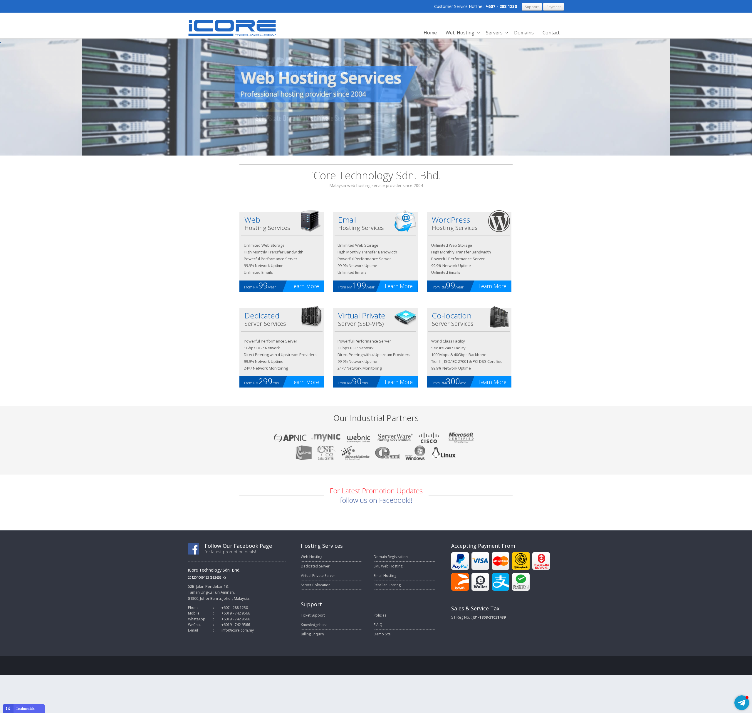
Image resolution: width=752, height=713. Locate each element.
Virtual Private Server (318, 575)
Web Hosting (460, 32)
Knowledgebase (314, 624)
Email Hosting (385, 575)
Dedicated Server (315, 566)
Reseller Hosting (387, 584)
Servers (494, 32)
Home (430, 32)
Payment (553, 6)
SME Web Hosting (388, 566)
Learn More (305, 286)
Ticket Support (313, 615)
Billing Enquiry (312, 634)
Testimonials (25, 709)
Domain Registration (391, 556)
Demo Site (382, 634)
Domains (524, 32)
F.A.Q (378, 624)
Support (532, 6)
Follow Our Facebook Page (238, 545)
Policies (380, 615)
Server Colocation (315, 584)
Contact (551, 32)
